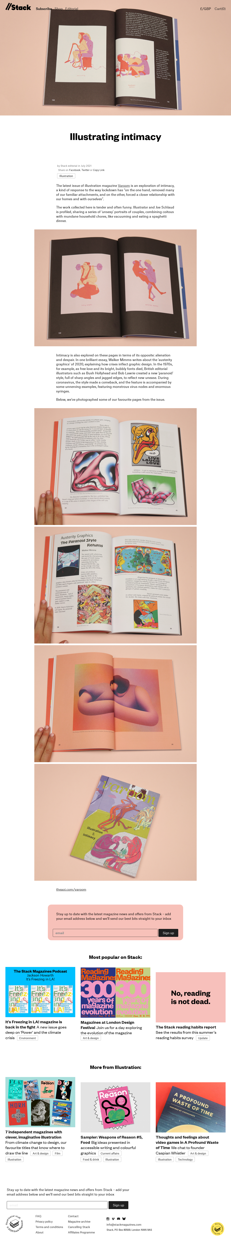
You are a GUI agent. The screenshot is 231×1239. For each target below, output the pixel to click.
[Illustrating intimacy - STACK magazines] (17, 7)
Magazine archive (79, 1221)
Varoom (124, 185)
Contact (73, 1216)
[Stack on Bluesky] (123, 1219)
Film (57, 1153)
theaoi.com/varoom (71, 889)
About (39, 1232)
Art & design (91, 1038)
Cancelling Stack (79, 1227)
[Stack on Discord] (119, 1219)
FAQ (38, 1216)
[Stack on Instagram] (108, 1219)
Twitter (85, 169)
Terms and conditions (49, 1227)
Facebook (74, 169)
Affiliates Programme (81, 1232)
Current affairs (110, 1153)
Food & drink (91, 1159)
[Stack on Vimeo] (113, 1219)
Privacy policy (44, 1221)
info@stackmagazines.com (124, 1224)
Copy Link (99, 169)
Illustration (66, 176)
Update (203, 1038)
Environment (27, 1038)
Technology (185, 1159)
